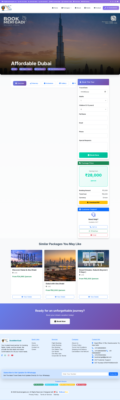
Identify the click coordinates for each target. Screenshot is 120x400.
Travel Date (83, 88)
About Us (35, 345)
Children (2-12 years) (86, 105)
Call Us (94, 227)
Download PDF (94, 202)
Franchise (77, 1)
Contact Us (35, 347)
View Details (28, 297)
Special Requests (85, 140)
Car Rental (55, 351)
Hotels (88, 8)
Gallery (63, 83)
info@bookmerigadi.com (10, 1)
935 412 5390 (23, 1)
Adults (81, 96)
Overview (20, 83)
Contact (98, 8)
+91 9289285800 (111, 8)
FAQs (76, 83)
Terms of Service (46, 394)
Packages (66, 8)
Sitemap (56, 394)
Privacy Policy (76, 345)
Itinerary (35, 83)
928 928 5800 (33, 1)
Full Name (82, 114)
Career (34, 349)
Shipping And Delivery (79, 349)
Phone (81, 132)
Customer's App (67, 1)
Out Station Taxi (57, 349)
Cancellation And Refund (80, 351)
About (79, 8)
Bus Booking (56, 347)
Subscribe (113, 374)
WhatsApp (94, 231)
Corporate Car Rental (59, 356)
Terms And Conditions (79, 347)
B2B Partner (86, 1)
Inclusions (49, 83)
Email (81, 123)
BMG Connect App (55, 1)
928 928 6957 (44, 1)
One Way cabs (56, 353)
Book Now (94, 155)
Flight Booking (56, 343)
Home (56, 8)
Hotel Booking (56, 345)
